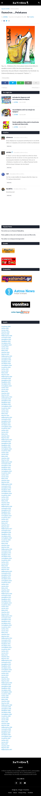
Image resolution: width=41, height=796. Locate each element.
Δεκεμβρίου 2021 (6, 421)
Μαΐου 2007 (4, 744)
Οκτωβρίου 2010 (6, 668)
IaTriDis (8, 152)
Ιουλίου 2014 (4, 584)
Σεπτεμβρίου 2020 (6, 449)
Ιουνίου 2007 (4, 742)
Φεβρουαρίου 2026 (6, 335)
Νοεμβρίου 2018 (5, 490)
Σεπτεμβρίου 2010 (6, 670)
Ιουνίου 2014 (4, 586)
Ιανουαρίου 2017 (6, 530)
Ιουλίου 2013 (4, 606)
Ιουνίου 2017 (4, 521)
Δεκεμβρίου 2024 (6, 360)
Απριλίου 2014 (5, 590)
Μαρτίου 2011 (5, 658)
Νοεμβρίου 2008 (5, 710)
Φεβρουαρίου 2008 (6, 727)
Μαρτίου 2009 (5, 703)
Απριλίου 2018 (5, 503)
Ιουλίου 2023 (4, 387)
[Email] (9, 20)
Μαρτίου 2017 (5, 527)
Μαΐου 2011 (4, 655)
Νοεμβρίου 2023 (5, 382)
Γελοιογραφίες (15, 9)
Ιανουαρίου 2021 (6, 441)
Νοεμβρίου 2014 (5, 577)
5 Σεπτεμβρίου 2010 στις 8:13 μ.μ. (21, 152)
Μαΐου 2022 (4, 413)
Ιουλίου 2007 (4, 740)
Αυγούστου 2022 (5, 408)
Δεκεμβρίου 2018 (6, 488)
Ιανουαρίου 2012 (6, 640)
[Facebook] (4, 20)
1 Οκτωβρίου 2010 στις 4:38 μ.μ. (20, 189)
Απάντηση (9, 146)
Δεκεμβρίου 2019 (6, 465)
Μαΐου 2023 (4, 391)
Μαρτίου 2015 (5, 569)
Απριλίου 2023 (5, 393)
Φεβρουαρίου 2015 (6, 571)
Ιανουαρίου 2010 (6, 684)
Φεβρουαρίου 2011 (6, 660)
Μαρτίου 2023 (5, 395)
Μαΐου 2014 (4, 588)
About (15, 792)
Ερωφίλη (9, 189)
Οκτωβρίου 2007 (6, 734)
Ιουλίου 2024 (4, 369)
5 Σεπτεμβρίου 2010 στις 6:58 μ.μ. (21, 137)
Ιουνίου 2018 (4, 499)
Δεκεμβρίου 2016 (6, 532)
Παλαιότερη (35, 87)
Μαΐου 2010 (4, 677)
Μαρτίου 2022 (5, 415)
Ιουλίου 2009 (4, 696)
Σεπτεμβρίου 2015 (6, 558)
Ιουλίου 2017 (4, 519)
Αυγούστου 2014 (5, 582)
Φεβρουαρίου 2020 (6, 462)
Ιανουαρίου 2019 (6, 486)
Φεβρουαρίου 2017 (6, 528)
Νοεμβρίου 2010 (5, 666)
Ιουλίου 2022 (4, 410)
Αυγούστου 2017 (5, 517)
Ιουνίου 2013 (4, 608)
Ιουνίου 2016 (4, 541)
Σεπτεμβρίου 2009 (6, 692)
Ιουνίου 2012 (4, 631)
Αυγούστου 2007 (5, 738)
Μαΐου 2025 (4, 350)
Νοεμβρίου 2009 (5, 688)
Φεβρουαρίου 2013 (6, 616)
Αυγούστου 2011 (5, 649)
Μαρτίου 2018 (5, 504)
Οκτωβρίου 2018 (6, 491)
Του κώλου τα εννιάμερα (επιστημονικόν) (12, 239)
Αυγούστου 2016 (5, 540)
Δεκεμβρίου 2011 (6, 642)
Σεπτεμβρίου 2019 (6, 471)
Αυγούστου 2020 (5, 451)
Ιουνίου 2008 (4, 720)
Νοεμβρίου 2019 (5, 467)
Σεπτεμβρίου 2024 (6, 365)
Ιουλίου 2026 (4, 328)
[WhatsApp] (20, 82)
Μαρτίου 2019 (5, 482)
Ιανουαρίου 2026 (6, 337)
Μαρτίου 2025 (5, 354)
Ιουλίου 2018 (4, 497)
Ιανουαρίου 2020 (6, 464)
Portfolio (30, 792)
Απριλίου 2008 (5, 723)
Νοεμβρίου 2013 (5, 599)
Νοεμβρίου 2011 (5, 644)
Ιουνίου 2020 (4, 454)
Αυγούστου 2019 (5, 473)
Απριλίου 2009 (5, 701)
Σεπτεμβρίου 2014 (6, 580)
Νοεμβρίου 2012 (5, 621)
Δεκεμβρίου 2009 (6, 686)
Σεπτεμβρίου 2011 (6, 647)
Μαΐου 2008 (4, 722)
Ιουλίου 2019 (4, 475)
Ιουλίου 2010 (4, 673)
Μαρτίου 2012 (5, 636)
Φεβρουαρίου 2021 (6, 439)
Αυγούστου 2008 (5, 716)
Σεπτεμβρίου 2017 (6, 516)
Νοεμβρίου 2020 (5, 445)
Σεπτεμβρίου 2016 (6, 538)
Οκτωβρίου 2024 (6, 363)
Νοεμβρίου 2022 (5, 402)
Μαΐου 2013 (4, 610)
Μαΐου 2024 (4, 373)
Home (10, 792)
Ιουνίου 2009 (4, 697)
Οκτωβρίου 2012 (6, 623)
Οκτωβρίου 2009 (6, 690)
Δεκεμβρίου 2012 (6, 619)
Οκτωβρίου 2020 (6, 447)
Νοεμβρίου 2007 (5, 733)
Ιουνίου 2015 (4, 564)
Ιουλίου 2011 (4, 651)
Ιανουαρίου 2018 (6, 508)
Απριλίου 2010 (5, 679)
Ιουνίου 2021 (4, 432)
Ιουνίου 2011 (4, 653)
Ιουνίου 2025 (4, 349)
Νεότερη (4, 87)
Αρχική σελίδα (5, 9)
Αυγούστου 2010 (5, 671)
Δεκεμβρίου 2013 (6, 597)
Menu (2, 3)
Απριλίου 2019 (5, 480)
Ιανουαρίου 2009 (6, 707)
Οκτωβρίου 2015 (6, 556)
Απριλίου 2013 (5, 612)
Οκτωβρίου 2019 (6, 469)
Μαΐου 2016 (4, 543)
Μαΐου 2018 (4, 501)
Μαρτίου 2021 (5, 438)
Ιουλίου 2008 (4, 718)
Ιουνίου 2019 (4, 477)
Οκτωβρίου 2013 (6, 601)
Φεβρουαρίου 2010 (6, 683)
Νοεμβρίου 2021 (5, 423)
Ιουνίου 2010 (4, 675)
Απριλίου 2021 (5, 436)
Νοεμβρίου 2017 (5, 512)
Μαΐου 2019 (4, 478)
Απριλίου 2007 (5, 746)
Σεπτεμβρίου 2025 (6, 345)
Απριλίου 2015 (5, 568)
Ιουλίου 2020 (4, 452)
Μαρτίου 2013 (5, 614)
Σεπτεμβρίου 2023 (6, 386)
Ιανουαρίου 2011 (6, 662)
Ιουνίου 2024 (4, 371)
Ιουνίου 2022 (4, 412)
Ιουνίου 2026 (4, 330)
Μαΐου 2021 (4, 434)
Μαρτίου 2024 (5, 375)
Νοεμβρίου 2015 (5, 555)
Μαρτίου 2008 (5, 725)
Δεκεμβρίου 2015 (6, 553)
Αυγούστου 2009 (5, 694)
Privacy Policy (22, 792)
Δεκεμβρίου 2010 (6, 664)
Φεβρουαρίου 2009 (6, 705)
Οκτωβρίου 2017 (6, 514)
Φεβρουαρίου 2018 (6, 506)
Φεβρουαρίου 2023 (6, 397)
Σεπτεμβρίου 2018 (6, 493)
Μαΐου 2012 (4, 632)
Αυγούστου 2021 (5, 428)
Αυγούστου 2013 (5, 605)
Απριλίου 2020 (5, 458)
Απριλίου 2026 (5, 332)
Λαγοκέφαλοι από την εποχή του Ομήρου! (23, 111)
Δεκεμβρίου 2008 (6, 709)
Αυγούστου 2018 (5, 495)
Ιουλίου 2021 (4, 430)
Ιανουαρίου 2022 (6, 419)
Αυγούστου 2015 (5, 560)
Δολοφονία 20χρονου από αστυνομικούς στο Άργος (21, 98)
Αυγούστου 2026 (5, 326)
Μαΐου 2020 (4, 456)
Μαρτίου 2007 (5, 747)
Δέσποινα (9, 137)
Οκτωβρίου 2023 (6, 384)
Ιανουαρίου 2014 (6, 595)
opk (7, 174)
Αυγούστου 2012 (5, 627)
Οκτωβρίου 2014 (6, 579)
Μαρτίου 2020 (5, 460)
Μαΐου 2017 (4, 523)
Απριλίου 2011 (5, 657)
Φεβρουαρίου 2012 (6, 638)
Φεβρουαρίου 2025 (6, 356)
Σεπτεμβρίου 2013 (6, 603)
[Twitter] (6, 20)
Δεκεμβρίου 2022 (6, 400)
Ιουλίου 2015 (4, 562)
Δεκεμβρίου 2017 (6, 510)
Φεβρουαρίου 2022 (6, 417)
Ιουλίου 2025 (4, 347)
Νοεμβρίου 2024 (5, 362)
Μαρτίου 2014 (5, 592)
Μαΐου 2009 (4, 699)
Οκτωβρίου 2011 (6, 645)
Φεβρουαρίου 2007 (6, 749)
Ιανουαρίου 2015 (6, 573)
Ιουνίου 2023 (4, 389)
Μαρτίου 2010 (5, 681)
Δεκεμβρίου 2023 (6, 380)
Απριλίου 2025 (5, 352)
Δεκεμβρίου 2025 (6, 339)
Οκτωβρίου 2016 (6, 536)
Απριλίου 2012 (5, 634)
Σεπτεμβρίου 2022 (6, 406)
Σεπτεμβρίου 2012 (6, 625)
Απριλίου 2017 (5, 525)
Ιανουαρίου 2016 (6, 551)
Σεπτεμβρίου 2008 (6, 714)
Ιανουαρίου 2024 (6, 378)
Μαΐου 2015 (4, 566)
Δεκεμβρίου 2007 (6, 731)
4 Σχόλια (31, 17)
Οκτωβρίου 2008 (6, 712)
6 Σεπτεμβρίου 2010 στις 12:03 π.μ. (17, 174)
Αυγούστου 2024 (5, 367)
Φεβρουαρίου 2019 (6, 484)
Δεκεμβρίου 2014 (6, 575)
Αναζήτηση (39, 3)
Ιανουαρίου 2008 (6, 729)
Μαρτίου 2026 (5, 334)
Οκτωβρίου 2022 (6, 404)
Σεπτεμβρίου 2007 (6, 736)
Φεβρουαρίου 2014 (6, 593)
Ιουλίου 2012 (4, 629)
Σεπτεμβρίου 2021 (6, 427)
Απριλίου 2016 (5, 545)
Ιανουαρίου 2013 (6, 618)
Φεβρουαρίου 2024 (6, 376)
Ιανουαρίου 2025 (6, 358)
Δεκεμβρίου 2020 (6, 443)
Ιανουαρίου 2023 (6, 399)
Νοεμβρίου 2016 (5, 534)
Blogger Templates (23, 790)
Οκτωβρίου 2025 (6, 343)
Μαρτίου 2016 (5, 547)
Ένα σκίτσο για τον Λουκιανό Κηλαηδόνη (12, 231)
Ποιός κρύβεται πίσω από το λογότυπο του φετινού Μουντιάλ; (25, 123)
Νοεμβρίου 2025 (5, 341)
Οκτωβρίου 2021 (6, 425)
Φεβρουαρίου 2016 (6, 549)
